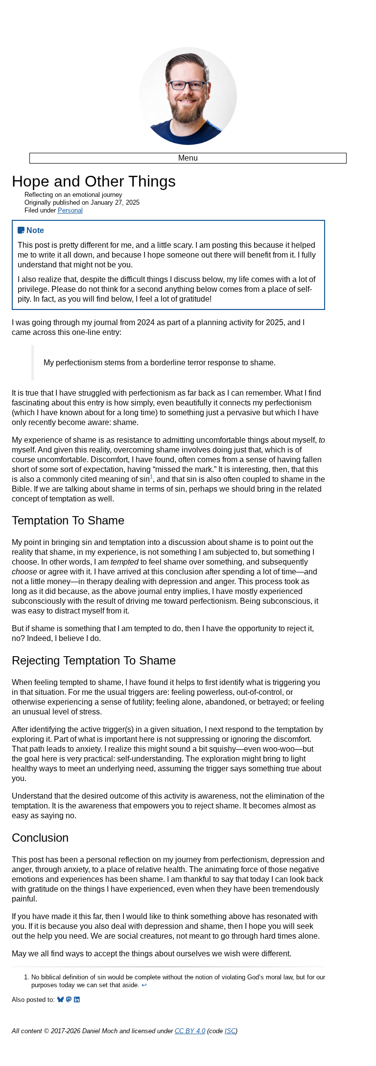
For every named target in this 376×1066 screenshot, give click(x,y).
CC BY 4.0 (190, 1031)
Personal (70, 210)
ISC (230, 1031)
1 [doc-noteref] (151, 476)
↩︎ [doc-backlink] (144, 985)
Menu (188, 158)
